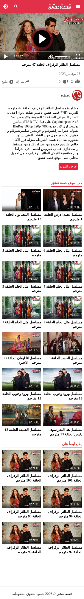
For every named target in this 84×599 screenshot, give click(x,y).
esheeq (65, 95)
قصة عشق (64, 594)
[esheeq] (77, 99)
